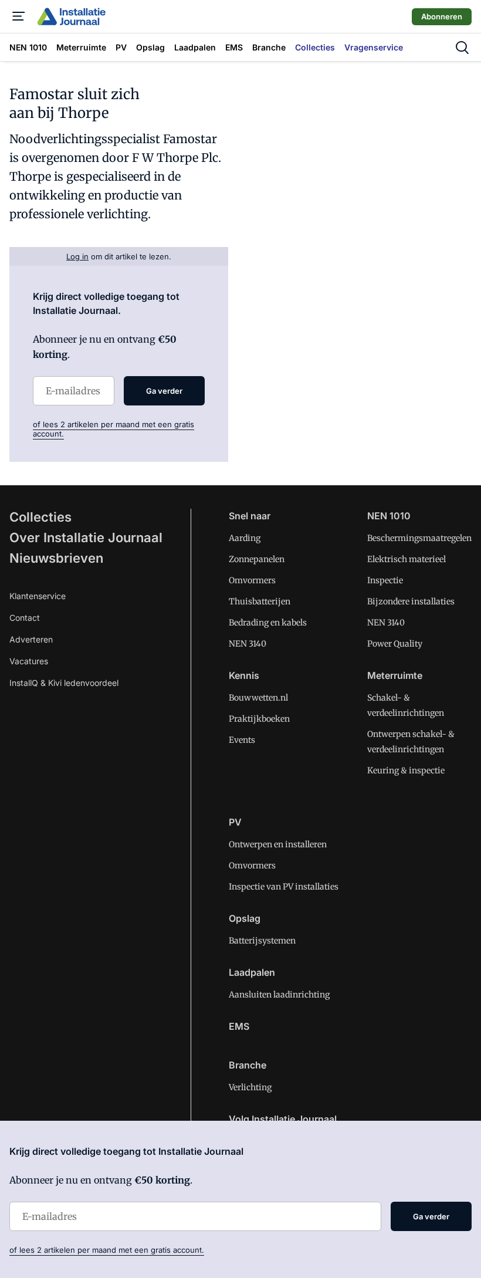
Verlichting (250, 1087)
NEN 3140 (247, 643)
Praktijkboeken (259, 719)
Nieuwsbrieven (56, 558)
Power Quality (394, 643)
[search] (462, 47)
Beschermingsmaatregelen (419, 538)
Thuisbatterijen (259, 601)
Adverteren (31, 639)
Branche (247, 1065)
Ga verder (164, 390)
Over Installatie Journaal (85, 537)
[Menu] (18, 16)
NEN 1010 (389, 516)
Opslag (244, 918)
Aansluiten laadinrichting (279, 994)
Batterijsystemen (262, 940)
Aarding (244, 538)
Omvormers (252, 580)
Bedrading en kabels (268, 622)
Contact (24, 618)
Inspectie (385, 580)
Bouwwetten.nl (258, 697)
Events (242, 740)
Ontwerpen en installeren (278, 844)
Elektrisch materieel (406, 559)
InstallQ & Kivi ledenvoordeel (63, 683)
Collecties (40, 517)
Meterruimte (394, 675)
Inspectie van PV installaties (283, 886)
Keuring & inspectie (406, 770)
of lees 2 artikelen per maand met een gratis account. (106, 1250)
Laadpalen (252, 972)
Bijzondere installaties (411, 601)
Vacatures (28, 661)
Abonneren (441, 16)
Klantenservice (37, 596)
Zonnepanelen (256, 559)
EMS (239, 1026)
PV (235, 822)
